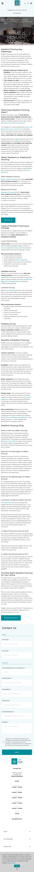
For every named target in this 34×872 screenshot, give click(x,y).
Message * (5, 722)
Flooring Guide (15, 19)
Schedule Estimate (10, 618)
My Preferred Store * (8, 711)
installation (4, 277)
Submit (17, 752)
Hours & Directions (17, 776)
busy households (22, 260)
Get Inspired (8, 839)
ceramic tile (7, 123)
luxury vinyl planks (7, 248)
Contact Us (8, 220)
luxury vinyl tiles (20, 248)
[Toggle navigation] (2, 3)
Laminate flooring (7, 502)
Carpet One (4, 19)
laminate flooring (12, 290)
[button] (24, 3)
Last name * (5, 650)
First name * (5, 639)
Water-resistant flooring (9, 179)
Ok (17, 866)
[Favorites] (28, 3)
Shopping (25, 19)
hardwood (21, 123)
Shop (5, 831)
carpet (17, 139)
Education (7, 846)
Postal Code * (6, 700)
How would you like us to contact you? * (13, 668)
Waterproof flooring (7, 192)
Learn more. (11, 863)
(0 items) (31, 3)
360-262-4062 (17, 13)
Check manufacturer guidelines (15, 417)
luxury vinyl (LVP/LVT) (11, 441)
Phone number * (7, 678)
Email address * (6, 689)
